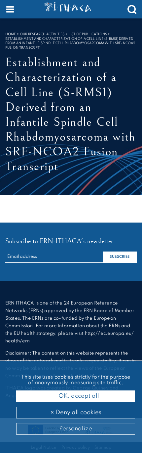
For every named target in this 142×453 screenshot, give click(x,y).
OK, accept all (78, 396)
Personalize (75, 429)
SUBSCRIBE (119, 257)
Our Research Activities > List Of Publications (63, 34)
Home (10, 34)
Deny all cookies (77, 412)
